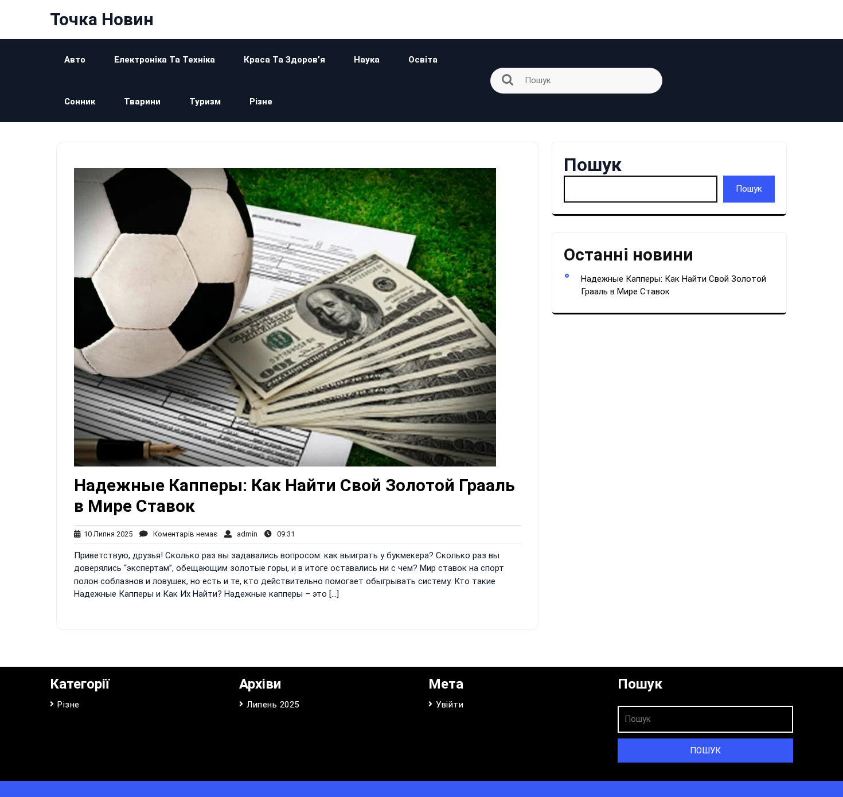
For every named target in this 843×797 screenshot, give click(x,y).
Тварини (142, 101)
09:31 (283, 534)
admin (244, 534)
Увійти (449, 704)
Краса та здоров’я (284, 60)
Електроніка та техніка (164, 60)
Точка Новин (102, 19)
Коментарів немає (182, 534)
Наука (367, 60)
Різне (260, 101)
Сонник (79, 101)
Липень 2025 (273, 704)
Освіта (423, 60)
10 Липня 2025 (106, 534)
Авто (74, 60)
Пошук (593, 165)
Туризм (205, 101)
